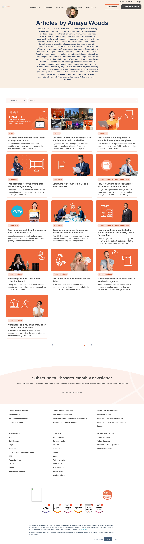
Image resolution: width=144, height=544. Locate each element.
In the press (57, 449)
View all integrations (17, 471)
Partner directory (103, 441)
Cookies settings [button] (98, 539)
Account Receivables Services (65, 422)
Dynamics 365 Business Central (21, 452)
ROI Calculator (58, 468)
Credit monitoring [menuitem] (16, 422)
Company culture (59, 441)
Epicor (11, 464)
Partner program (103, 437)
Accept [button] (108, 539)
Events (55, 452)
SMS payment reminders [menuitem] (18, 418)
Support (56, 456)
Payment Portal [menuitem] (15, 415)
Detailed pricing (59, 475)
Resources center (103, 415)
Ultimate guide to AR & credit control (111, 422)
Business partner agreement (107, 445)
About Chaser (58, 437)
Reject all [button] (117, 539)
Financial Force (15, 460)
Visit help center (59, 460)
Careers (56, 445)
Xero (11, 437)
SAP (10, 456)
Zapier (11, 468)
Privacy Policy (84, 529)
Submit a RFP (58, 471)
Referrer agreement (104, 449)
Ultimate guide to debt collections (109, 418)
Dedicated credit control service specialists (70, 418)
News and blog (59, 464)
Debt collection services (62, 415)
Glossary (100, 426)
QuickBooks (14, 441)
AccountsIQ (13, 449)
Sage (11, 445)
